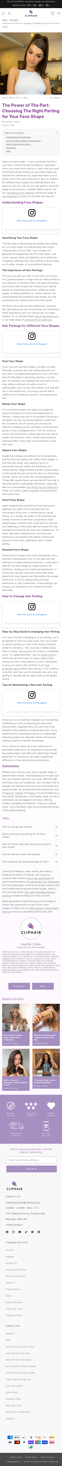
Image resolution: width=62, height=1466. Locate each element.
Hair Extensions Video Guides (20, 1372)
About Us (10, 1282)
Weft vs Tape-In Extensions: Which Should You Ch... (15, 1082)
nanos (32, 793)
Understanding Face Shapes (18, 137)
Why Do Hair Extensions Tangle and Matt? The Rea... (45, 1037)
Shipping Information (16, 1269)
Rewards (10, 1333)
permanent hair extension (38, 319)
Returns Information (16, 1276)
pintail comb (47, 654)
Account (10, 1250)
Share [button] (56, 97)
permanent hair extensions (45, 881)
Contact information (32, 1462)
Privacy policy (31, 1457)
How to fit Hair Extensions (19, 1359)
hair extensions (10, 196)
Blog (8, 1340)
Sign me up (31, 1169)
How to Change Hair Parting (18, 144)
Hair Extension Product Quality (21, 1366)
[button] (3, 13)
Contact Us (11, 1263)
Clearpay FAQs (13, 1399)
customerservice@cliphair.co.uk (23, 1202)
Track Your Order (14, 1309)
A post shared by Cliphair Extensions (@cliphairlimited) (32, 230)
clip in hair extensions (39, 878)
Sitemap (10, 1418)
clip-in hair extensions (47, 316)
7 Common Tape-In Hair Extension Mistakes (45, 1081)
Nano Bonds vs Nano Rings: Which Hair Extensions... (13, 1037)
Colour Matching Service (18, 1379)
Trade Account (13, 1289)
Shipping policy (13, 1462)
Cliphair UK (53, 1462)
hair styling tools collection (20, 192)
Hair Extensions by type (17, 1353)
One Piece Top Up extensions (42, 487)
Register (10, 1256)
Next (43, 986)
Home (4, 20)
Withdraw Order (14, 1315)
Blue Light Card (13, 1405)
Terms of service (48, 1457)
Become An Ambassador (18, 1412)
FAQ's (9, 1296)
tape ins (9, 793)
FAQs (8, 151)
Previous (19, 986)
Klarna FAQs (12, 1392)
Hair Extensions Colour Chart (20, 1346)
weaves (19, 793)
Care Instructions (14, 1386)
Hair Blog (14, 20)
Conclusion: (11, 148)
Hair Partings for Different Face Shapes (23, 141)
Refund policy (16, 1457)
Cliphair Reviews (14, 1302)
